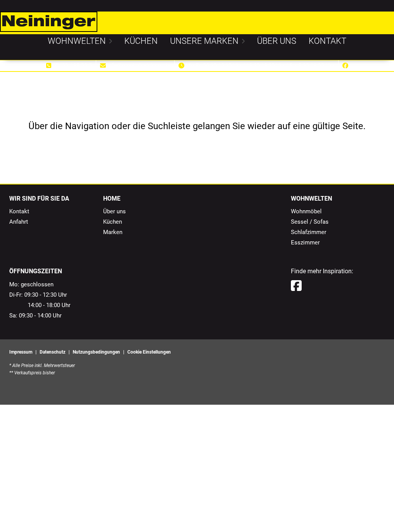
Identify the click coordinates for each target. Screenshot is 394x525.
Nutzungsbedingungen (96, 352)
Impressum (20, 352)
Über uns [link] (114, 211)
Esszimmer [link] (305, 242)
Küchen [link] (112, 221)
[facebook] (296, 286)
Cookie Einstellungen (149, 352)
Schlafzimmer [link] (308, 232)
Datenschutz (52, 352)
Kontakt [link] (19, 211)
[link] (77, 41)
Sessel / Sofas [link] (310, 221)
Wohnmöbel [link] (306, 211)
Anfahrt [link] (18, 221)
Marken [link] (112, 232)
